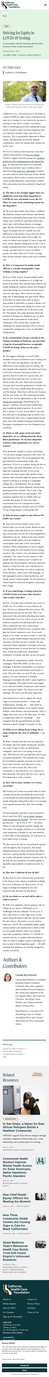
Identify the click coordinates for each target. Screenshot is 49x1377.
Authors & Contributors (16, 72)
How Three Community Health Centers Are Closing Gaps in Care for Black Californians (16, 1222)
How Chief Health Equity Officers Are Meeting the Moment (17, 1198)
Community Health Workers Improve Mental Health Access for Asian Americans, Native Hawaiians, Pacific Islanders (17, 1167)
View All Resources (37, 1074)
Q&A (6, 26)
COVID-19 (22, 55)
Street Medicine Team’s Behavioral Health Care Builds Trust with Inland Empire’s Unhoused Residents (16, 1251)
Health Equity (34, 55)
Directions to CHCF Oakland (12, 1332)
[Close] (45, 5)
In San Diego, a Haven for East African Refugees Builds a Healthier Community (23, 1127)
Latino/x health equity (13, 1054)
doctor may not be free (12, 401)
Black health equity (12, 1051)
